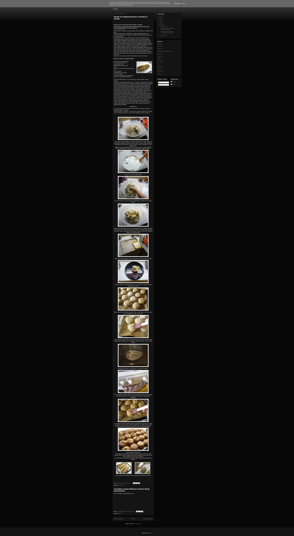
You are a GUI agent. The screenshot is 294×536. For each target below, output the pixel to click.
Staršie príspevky (148, 518)
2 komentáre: (128, 483)
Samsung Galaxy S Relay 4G (164, 51)
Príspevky (161, 82)
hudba (119, 513)
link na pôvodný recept (119, 29)
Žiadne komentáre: (129, 511)
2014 (160, 20)
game (158, 58)
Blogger (150, 533)
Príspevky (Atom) (137, 523)
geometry (159, 61)
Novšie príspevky (118, 518)
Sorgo (173, 81)
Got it (183, 3)
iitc (158, 63)
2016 (160, 18)
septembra (163, 35)
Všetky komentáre (163, 84)
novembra (163, 26)
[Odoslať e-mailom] (133, 483)
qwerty (159, 73)
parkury (159, 69)
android (159, 46)
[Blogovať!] (135, 483)
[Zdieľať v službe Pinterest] (139, 483)
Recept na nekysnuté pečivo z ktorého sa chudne (167, 29)
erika (173, 84)
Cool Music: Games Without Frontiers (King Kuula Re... (167, 32)
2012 (160, 24)
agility (158, 53)
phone (159, 48)
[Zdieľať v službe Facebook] (138, 483)
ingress (159, 66)
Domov (133, 518)
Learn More (177, 3)
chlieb (119, 485)
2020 (160, 16)
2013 (160, 22)
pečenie (123, 485)
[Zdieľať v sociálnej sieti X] (136, 483)
